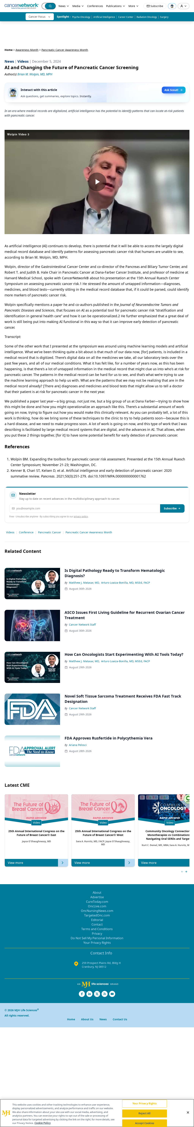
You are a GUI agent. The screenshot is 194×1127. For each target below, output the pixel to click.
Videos (10, 532)
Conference (26, 532)
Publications (114, 6)
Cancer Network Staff (82, 624)
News (62, 6)
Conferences (95, 6)
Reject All (144, 1113)
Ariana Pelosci (78, 745)
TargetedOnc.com (97, 915)
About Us (87, 1019)
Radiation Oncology (147, 17)
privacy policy (81, 516)
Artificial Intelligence (104, 17)
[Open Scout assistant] (172, 6)
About (97, 892)
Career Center (125, 17)
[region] (97, 1113)
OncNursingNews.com (97, 911)
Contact (97, 924)
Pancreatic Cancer (49, 532)
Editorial (97, 920)
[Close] (188, 1112)
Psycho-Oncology (81, 17)
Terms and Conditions (97, 929)
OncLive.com (97, 906)
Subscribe (170, 508)
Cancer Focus (37, 16)
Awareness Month (27, 50)
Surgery (164, 17)
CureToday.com (97, 902)
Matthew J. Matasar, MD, (84, 582)
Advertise (97, 897)
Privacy (97, 933)
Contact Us (120, 1019)
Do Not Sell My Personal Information (97, 938)
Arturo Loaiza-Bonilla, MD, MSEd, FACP (125, 582)
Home (9, 50)
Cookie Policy (42, 1123)
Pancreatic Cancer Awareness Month (89, 532)
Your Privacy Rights (97, 943)
